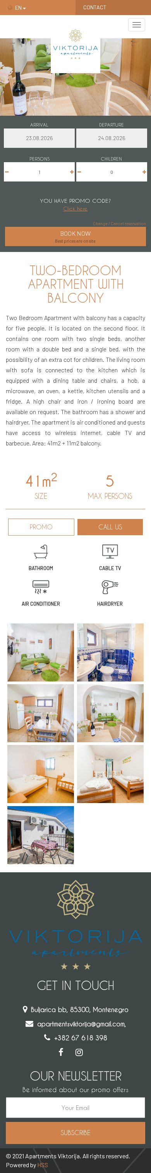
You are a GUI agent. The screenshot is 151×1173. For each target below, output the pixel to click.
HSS (42, 1164)
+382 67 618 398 (80, 1037)
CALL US (110, 527)
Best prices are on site (75, 236)
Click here (75, 208)
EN (19, 7)
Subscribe (75, 1132)
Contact (94, 7)
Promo (41, 527)
